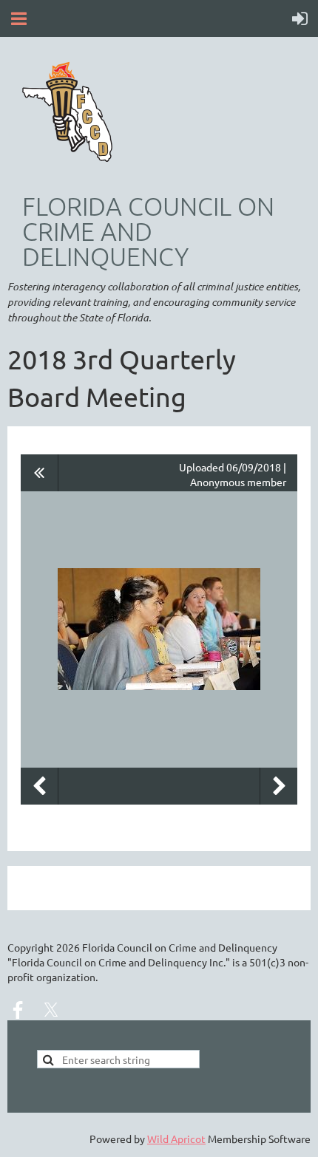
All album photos (39, 472)
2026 (68, 947)
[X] (51, 1010)
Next (278, 786)
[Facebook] (17, 1010)
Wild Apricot (176, 1138)
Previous (39, 786)
